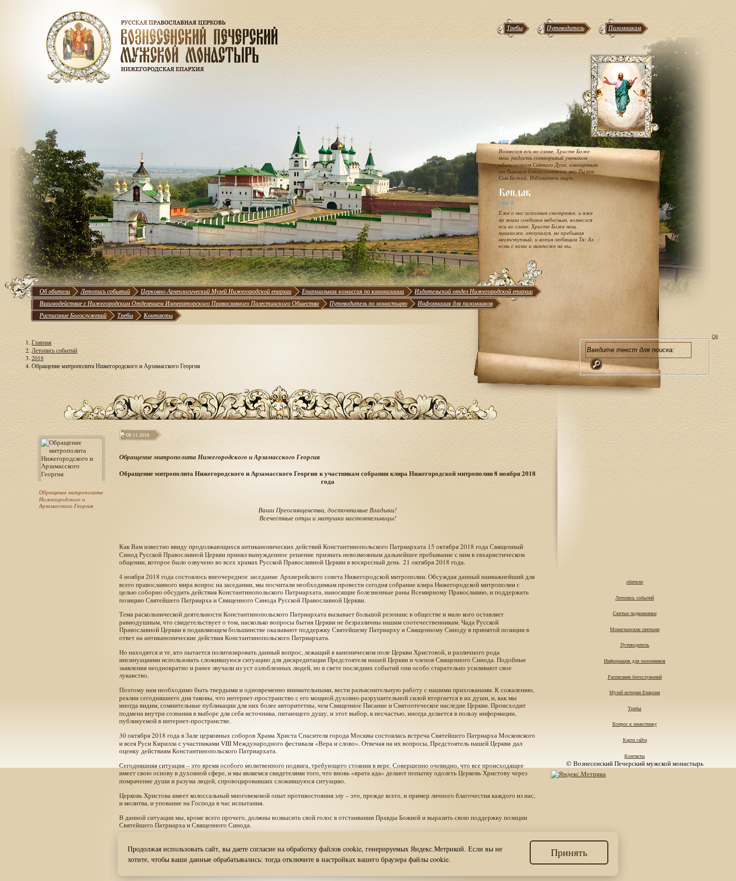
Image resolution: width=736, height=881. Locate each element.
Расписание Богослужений (73, 315)
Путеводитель (565, 28)
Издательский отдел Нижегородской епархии (474, 291)
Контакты (158, 315)
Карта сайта (635, 739)
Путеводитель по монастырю (368, 303)
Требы (515, 28)
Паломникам (624, 28)
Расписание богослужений (635, 676)
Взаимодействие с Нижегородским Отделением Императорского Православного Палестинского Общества (179, 303)
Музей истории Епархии (634, 692)
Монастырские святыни (634, 629)
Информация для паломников (455, 303)
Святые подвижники (634, 613)
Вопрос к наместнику (634, 723)
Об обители (55, 291)
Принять (569, 852)
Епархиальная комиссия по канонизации (353, 291)
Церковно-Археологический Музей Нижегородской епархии (216, 291)
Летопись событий (105, 291)
